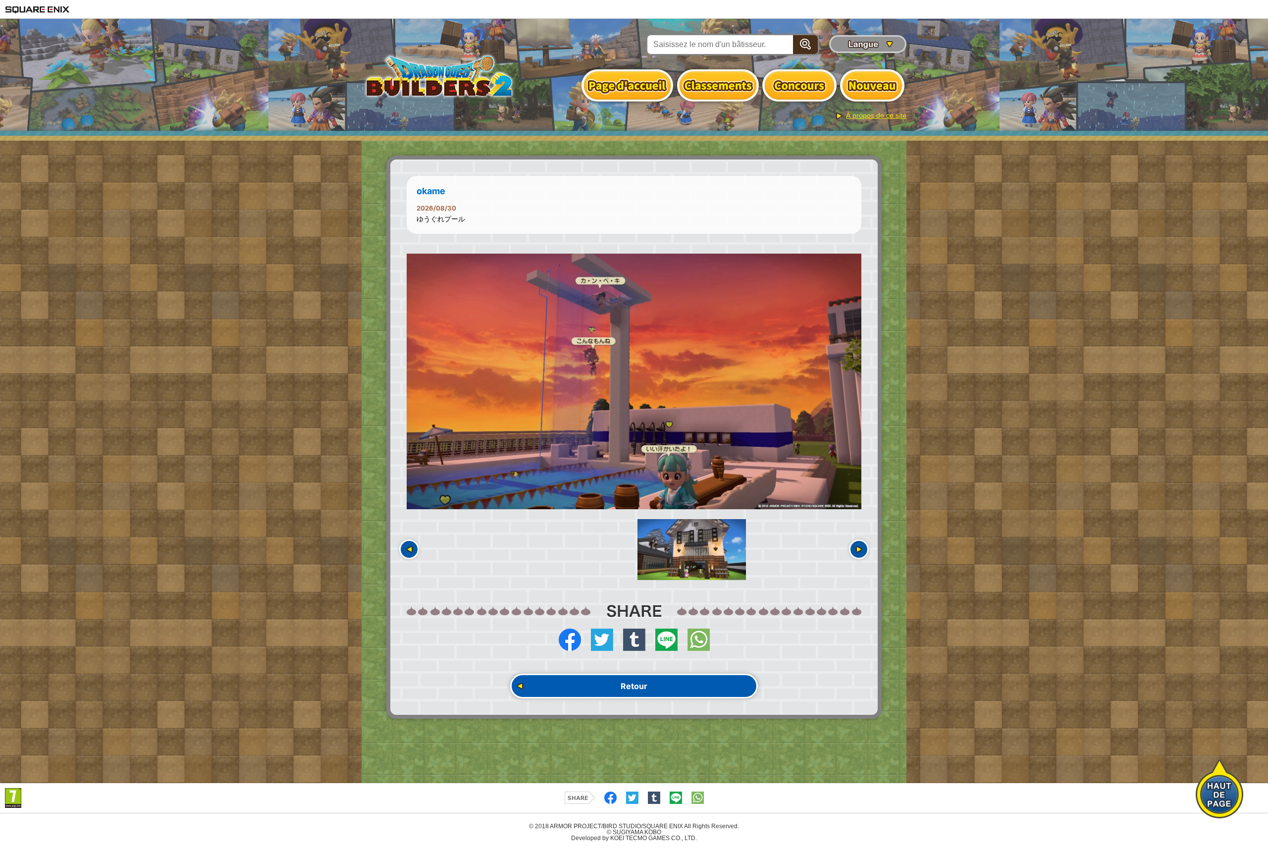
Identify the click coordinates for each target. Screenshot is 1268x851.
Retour (634, 686)
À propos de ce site (876, 115)
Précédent (409, 549)
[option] (634, 381)
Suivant (859, 549)
